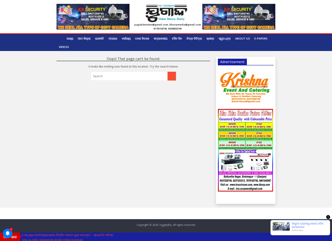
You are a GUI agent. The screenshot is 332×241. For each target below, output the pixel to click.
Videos (64, 47)
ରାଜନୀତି (99, 38)
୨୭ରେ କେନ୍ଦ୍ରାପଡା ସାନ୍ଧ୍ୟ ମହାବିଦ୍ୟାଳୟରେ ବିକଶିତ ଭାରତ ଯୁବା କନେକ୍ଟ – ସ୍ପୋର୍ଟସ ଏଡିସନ (57, 235)
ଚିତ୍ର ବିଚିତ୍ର (194, 38)
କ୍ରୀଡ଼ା (210, 38)
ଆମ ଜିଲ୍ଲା (84, 38)
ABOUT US (242, 38)
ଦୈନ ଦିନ (177, 38)
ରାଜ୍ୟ (70, 38)
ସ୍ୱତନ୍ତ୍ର (225, 38)
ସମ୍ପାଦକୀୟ (160, 38)
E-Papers (260, 38)
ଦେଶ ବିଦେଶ (142, 38)
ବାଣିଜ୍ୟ (126, 38)
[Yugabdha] (60, 38)
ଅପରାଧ (113, 38)
